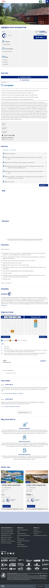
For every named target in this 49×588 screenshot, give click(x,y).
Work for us (36, 533)
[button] (38, 21)
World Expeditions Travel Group (40, 535)
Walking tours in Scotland (6, 537)
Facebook (5, 553)
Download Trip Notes (25, 77)
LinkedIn (13, 553)
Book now (39, 37)
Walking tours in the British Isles (8, 541)
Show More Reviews (23, 412)
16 (35, 325)
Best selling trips (20, 539)
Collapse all (13, 150)
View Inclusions (40, 34)
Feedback (19, 542)
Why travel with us (38, 531)
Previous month (6, 336)
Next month (42, 336)
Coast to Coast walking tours (7, 531)
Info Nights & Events (21, 533)
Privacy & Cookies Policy (22, 546)
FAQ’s (18, 531)
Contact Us (36, 529)
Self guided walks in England (7, 533)
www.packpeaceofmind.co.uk (25, 579)
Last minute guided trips (22, 529)
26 (12, 330)
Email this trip (25, 80)
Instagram (8, 553)
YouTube (10, 553)
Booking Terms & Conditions (23, 540)
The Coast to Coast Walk (6, 543)
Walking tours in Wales (6, 539)
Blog (2, 553)
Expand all (6, 150)
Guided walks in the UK (6, 535)
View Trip (5, 506)
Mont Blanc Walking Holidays (7, 529)
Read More (4, 305)
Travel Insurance (20, 544)
